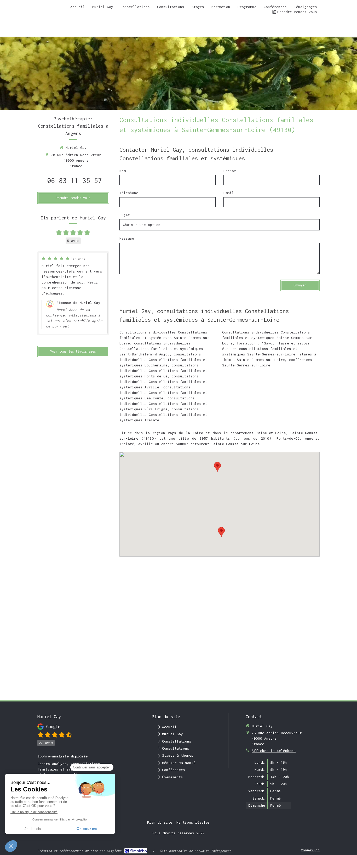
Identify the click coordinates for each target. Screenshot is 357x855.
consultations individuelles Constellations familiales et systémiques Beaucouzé (163, 392)
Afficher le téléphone (274, 751)
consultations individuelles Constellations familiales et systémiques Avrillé (163, 381)
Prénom (229, 171)
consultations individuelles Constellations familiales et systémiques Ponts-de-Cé (163, 370)
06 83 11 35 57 (74, 180)
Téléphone (128, 193)
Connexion (310, 850)
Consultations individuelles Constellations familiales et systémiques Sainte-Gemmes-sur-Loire (165, 337)
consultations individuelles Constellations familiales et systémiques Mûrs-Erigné (163, 403)
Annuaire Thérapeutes (213, 850)
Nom (122, 171)
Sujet (124, 215)
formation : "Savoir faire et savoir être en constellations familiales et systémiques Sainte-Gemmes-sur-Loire (266, 348)
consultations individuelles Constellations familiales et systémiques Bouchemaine (163, 359)
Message (126, 238)
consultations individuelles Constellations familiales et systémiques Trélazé (163, 414)
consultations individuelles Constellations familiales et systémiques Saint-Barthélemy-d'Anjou (161, 348)
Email (228, 193)
